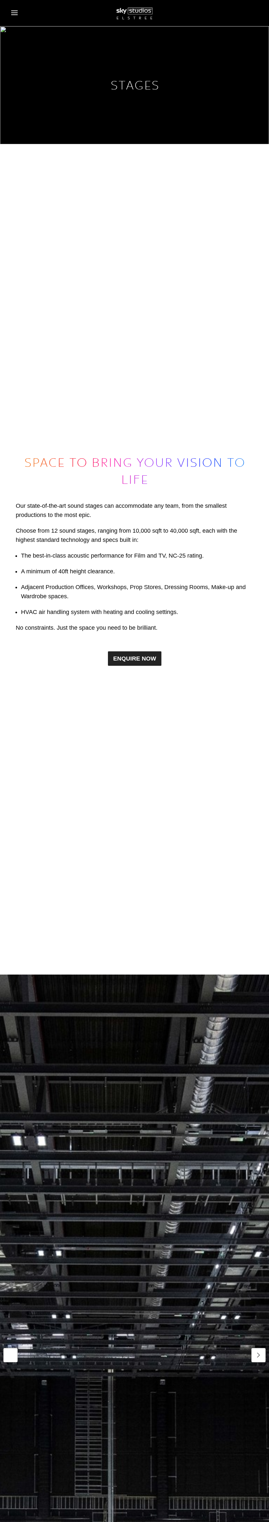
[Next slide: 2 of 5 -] (258, 1355)
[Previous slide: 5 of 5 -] (10, 1355)
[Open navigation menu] (14, 12)
